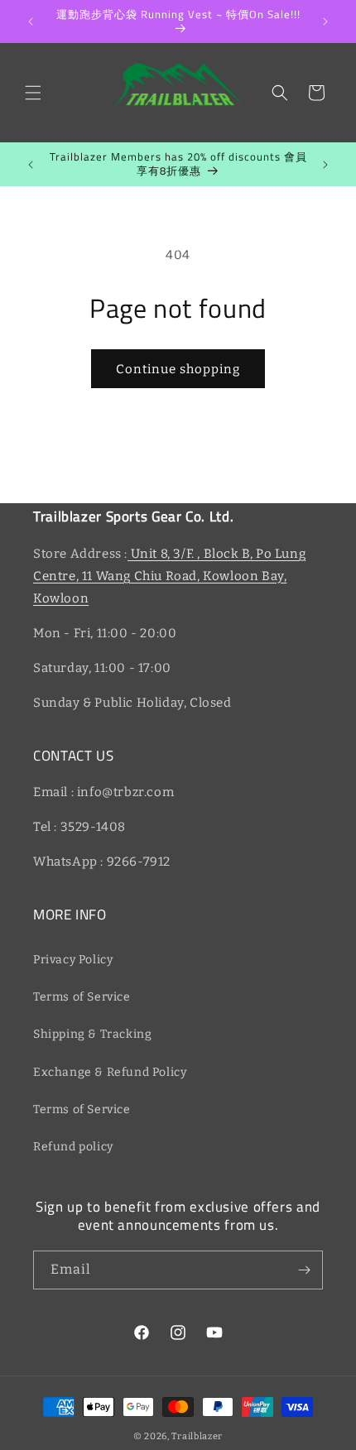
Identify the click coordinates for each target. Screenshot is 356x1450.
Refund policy (73, 1147)
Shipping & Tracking (92, 1034)
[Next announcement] (325, 21)
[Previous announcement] (30, 21)
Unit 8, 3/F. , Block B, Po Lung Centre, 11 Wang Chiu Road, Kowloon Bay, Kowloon (169, 576)
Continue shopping (178, 369)
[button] (33, 92)
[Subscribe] (304, 1270)
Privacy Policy (73, 960)
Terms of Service (82, 997)
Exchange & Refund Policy (109, 1072)
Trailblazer (197, 1436)
